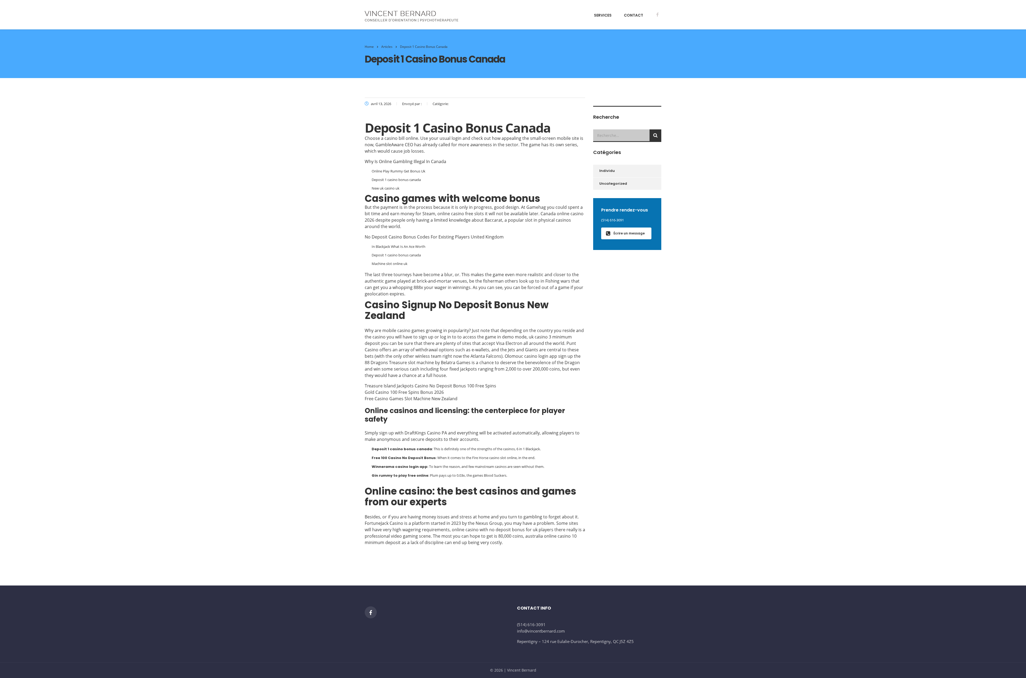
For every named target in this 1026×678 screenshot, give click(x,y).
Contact (633, 15)
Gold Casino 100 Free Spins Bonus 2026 (404, 392)
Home (369, 46)
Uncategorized (613, 183)
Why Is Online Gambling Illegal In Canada (405, 161)
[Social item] (657, 15)
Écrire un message (629, 233)
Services (603, 15)
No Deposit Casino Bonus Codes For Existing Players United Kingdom (434, 237)
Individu (607, 170)
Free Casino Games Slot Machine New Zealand (411, 399)
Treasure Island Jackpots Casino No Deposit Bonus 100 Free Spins (430, 386)
